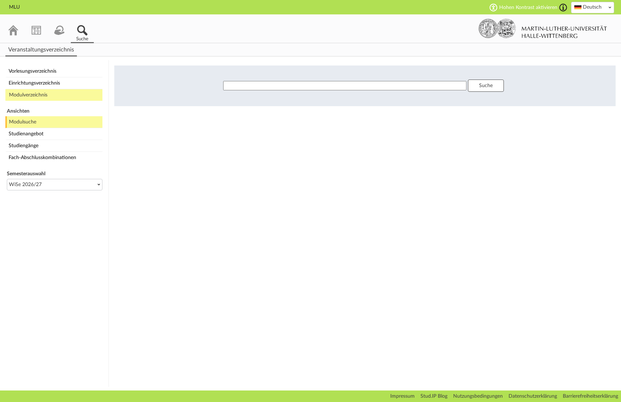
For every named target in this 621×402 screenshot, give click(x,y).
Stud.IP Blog (433, 396)
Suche (486, 85)
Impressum (402, 396)
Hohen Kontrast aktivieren (528, 7)
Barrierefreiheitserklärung (590, 396)
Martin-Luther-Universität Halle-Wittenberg (542, 28)
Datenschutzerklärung (533, 396)
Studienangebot (26, 133)
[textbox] (592, 7)
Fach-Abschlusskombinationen (42, 157)
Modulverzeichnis (28, 95)
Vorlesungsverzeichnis (32, 71)
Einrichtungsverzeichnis (34, 83)
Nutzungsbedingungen (478, 396)
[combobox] (592, 7)
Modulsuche (22, 122)
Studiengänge (23, 145)
